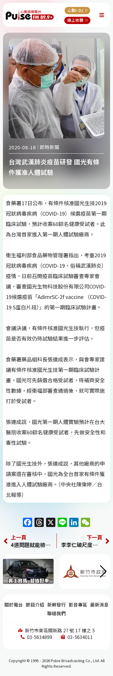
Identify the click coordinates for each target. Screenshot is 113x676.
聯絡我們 (56, 613)
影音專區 (78, 604)
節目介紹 (35, 604)
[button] (103, 571)
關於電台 (13, 604)
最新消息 (99, 604)
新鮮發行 (56, 604)
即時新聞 (49, 147)
